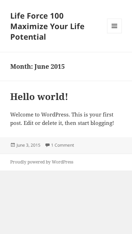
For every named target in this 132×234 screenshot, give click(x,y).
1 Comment (62, 145)
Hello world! (39, 96)
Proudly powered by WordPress (41, 162)
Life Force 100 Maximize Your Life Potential (47, 26)
